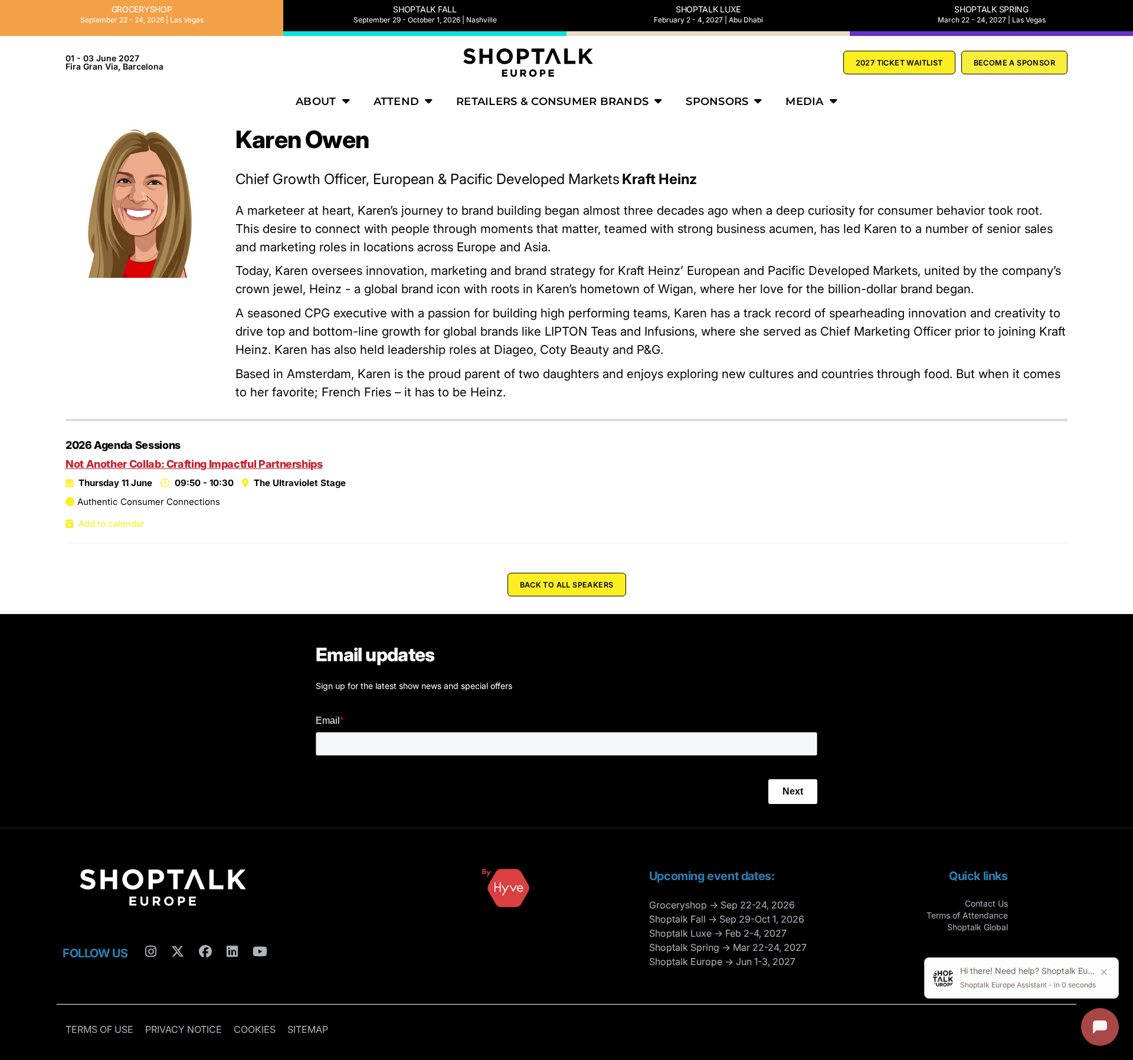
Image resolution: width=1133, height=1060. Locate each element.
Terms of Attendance (967, 915)
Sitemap (307, 1029)
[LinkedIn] (232, 974)
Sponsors (717, 101)
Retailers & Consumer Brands (552, 101)
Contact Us (986, 903)
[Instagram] (150, 974)
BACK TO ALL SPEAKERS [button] (567, 584)
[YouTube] (260, 974)
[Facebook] (205, 974)
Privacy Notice (183, 1029)
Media (804, 101)
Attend (397, 101)
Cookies (255, 1029)
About (316, 101)
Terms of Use (99, 1029)
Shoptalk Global (977, 927)
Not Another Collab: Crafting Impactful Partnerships (194, 464)
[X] (177, 974)
